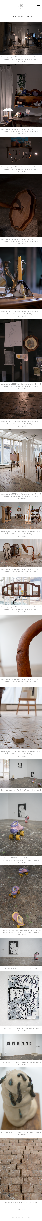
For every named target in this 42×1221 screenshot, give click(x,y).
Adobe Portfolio (25, 1217)
